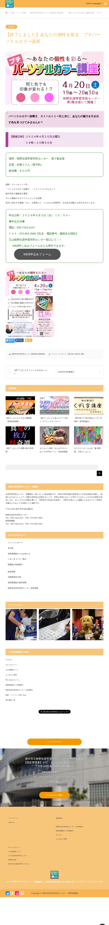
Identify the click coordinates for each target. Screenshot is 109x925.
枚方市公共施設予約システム (18, 864)
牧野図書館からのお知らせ (19, 554)
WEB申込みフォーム (37, 254)
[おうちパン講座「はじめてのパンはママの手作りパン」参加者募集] (54, 435)
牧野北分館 (12, 860)
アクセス (9, 660)
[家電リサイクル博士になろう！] (21, 624)
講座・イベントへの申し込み (16, 695)
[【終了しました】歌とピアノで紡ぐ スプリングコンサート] (54, 405)
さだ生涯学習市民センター (17, 856)
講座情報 (11, 27)
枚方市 (77, 354)
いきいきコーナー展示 (17, 559)
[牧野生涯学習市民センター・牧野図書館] (54, 875)
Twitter (8, 893)
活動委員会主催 (14, 577)
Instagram (17, 893)
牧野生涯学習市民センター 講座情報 (24, 354)
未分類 (10, 548)
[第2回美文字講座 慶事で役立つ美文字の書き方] (54, 624)
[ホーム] (6, 8)
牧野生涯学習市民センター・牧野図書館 (60, 893)
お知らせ (11, 822)
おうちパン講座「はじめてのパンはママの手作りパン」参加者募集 (54, 450)
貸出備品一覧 (10, 700)
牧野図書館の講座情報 (17, 582)
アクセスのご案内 (54, 795)
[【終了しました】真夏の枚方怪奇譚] (20, 435)
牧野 (82, 354)
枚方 (72, 354)
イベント (54, 354)
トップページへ (54, 742)
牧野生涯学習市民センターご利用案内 (19, 690)
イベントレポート (15, 543)
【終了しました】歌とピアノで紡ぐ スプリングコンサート (54, 419)
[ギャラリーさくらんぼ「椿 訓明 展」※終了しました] (88, 435)
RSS (22, 893)
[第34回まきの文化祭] (88, 624)
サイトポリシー (11, 665)
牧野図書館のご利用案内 (14, 685)
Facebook (12, 893)
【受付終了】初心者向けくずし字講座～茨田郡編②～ (88, 419)
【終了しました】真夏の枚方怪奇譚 (19, 450)
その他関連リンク (12, 670)
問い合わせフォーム (13, 680)
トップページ (13, 818)
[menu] (105, 3)
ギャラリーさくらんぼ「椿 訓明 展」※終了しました (87, 450)
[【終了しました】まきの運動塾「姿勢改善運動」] (20, 405)
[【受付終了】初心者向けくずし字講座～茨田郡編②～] (88, 405)
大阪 (68, 354)
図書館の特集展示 (15, 564)
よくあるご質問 (11, 675)
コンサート (62, 354)
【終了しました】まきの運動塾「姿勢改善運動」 (19, 419)
